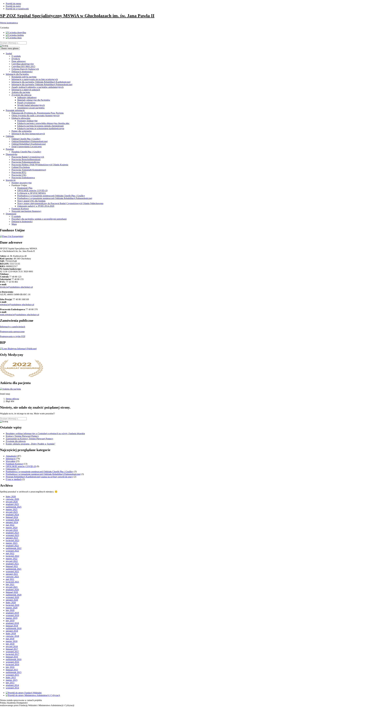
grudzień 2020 (12, 589)
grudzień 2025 (12, 504)
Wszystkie (10, 461)
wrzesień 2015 (12, 675)
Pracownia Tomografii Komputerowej (29, 170)
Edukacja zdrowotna (21, 118)
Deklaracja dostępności (22, 71)
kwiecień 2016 (12, 664)
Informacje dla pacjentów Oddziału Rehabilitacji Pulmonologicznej (42, 84)
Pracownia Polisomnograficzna (26, 162)
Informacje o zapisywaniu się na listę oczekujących (35, 79)
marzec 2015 (11, 680)
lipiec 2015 (11, 677)
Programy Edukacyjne (27, 120)
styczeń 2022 (12, 561)
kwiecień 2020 (12, 605)
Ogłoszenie (11, 469)
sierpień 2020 (12, 600)
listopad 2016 (12, 657)
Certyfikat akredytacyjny (23, 64)
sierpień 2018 (12, 631)
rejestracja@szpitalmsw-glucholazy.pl (17, 304)
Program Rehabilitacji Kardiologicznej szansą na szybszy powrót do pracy (39, 476)
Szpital (9, 53)
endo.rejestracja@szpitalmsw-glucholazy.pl (19, 314)
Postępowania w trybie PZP (12, 336)
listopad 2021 (12, 566)
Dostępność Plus (24, 188)
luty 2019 (10, 620)
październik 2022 (13, 548)
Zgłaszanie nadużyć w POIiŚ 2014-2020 (35, 206)
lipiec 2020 (11, 602)
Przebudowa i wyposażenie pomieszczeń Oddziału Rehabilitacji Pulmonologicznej (54, 198)
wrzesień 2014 (12, 688)
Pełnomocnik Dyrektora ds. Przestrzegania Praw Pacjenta (38, 113)
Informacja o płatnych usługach (26, 89)
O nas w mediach (14, 479)
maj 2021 (10, 579)
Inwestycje (11, 180)
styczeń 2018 (12, 646)
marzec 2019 (11, 618)
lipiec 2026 (11, 496)
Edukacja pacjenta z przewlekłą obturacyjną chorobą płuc (43, 123)
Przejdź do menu (13, 3)
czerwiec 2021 (12, 576)
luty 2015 (10, 682)
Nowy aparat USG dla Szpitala (31, 201)
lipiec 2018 (11, 633)
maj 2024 (10, 525)
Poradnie (10, 149)
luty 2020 (10, 610)
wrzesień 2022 (12, 551)
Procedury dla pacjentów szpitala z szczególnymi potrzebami (39, 219)
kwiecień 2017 (12, 654)
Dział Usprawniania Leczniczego (27, 146)
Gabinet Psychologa (21, 167)
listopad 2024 (12, 517)
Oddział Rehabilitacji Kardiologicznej (29, 144)
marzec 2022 (11, 558)
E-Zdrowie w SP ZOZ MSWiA (31, 193)
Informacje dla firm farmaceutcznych (28, 133)
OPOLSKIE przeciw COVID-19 (32, 190)
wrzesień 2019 (12, 615)
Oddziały (10, 136)
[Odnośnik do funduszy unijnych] (11, 236)
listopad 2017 (12, 649)
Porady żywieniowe (26, 102)
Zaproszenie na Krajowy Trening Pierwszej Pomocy (29, 438)
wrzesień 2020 (12, 597)
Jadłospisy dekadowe (27, 97)
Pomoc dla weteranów (22, 131)
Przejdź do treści (13, 6)
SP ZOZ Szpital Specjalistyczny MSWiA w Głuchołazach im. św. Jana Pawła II (77, 15)
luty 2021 (10, 584)
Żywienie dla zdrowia (21, 95)
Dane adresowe (19, 61)
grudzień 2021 (12, 564)
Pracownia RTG (19, 172)
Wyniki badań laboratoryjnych (31, 105)
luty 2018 (10, 644)
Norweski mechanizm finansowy (26, 211)
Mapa (14, 224)
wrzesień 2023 (12, 535)
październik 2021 (13, 569)
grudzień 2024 (12, 514)
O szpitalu (16, 56)
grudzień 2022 (12, 545)
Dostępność (11, 214)
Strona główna (12, 399)
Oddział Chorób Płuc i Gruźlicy (26, 139)
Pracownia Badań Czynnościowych (28, 157)
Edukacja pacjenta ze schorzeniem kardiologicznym (40, 128)
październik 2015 (13, 672)
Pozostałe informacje (15, 110)
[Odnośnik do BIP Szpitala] (18, 348)
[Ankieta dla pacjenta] (10, 389)
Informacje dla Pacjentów (17, 74)
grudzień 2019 (12, 613)
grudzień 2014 (12, 685)
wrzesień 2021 (12, 571)
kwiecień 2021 (12, 582)
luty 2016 (10, 667)
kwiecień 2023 (12, 540)
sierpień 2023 (12, 538)
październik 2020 (13, 595)
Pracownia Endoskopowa (23, 177)
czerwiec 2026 (12, 499)
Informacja (11, 458)
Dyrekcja (16, 58)
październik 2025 (13, 507)
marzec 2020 (11, 607)
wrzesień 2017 (12, 651)
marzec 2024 (11, 527)
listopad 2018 (12, 626)
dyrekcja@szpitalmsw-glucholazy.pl (16, 287)
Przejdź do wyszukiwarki (17, 8)
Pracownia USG (19, 175)
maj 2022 (10, 553)
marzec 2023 (11, 543)
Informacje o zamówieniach (12, 326)
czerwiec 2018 (12, 636)
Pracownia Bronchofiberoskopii (26, 159)
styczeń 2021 (12, 587)
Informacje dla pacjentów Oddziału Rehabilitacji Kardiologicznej (41, 82)
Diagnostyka (11, 154)
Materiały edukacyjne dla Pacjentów (33, 100)
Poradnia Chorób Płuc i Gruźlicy (26, 152)
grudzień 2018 (12, 623)
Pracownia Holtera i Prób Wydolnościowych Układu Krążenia (40, 164)
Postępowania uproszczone (12, 331)
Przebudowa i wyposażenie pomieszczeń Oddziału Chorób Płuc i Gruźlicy (51, 195)
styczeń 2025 (12, 512)
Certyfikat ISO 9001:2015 (23, 66)
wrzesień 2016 (12, 662)
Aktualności (11, 456)
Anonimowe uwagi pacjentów (31, 108)
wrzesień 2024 (12, 520)
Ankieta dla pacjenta (21, 92)
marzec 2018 (11, 641)
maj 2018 (10, 638)
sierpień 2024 (12, 522)
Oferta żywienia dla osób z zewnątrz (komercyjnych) (36, 115)
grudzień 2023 (12, 532)
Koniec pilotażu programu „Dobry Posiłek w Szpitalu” (30, 444)
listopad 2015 (12, 670)
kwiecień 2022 (12, 556)
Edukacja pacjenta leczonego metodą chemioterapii (40, 126)
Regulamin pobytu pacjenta (24, 77)
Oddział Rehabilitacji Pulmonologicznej (30, 141)
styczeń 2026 (12, 501)
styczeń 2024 (12, 530)
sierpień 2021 (12, 574)
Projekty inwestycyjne (22, 183)
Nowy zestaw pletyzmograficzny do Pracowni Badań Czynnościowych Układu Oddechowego (60, 203)
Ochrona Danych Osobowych (25, 69)
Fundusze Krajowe (20, 208)
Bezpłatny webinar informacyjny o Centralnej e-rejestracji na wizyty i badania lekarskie (45, 433)
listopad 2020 (12, 592)
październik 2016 (13, 659)
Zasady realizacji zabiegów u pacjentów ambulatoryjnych (38, 87)
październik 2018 (13, 628)
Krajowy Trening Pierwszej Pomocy (22, 436)
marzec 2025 (11, 509)
